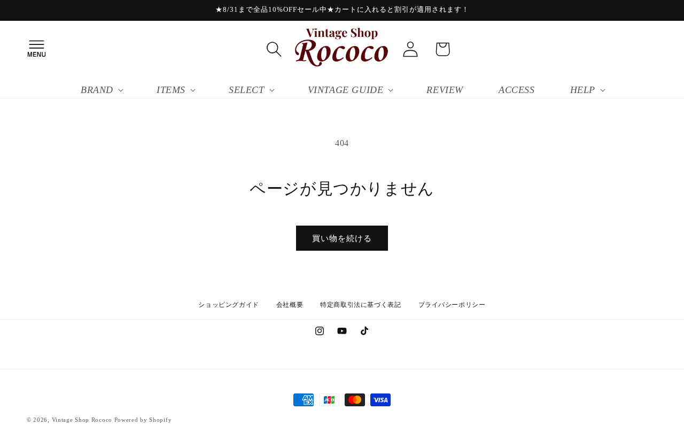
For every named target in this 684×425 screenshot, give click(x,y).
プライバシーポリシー (452, 304)
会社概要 (289, 304)
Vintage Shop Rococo (82, 419)
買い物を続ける (342, 238)
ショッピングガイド (228, 304)
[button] (36, 49)
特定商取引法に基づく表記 (360, 304)
